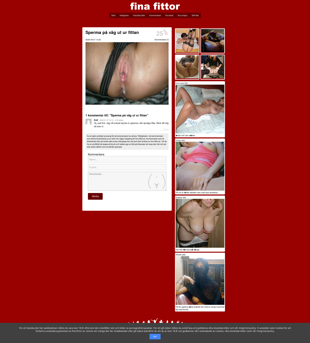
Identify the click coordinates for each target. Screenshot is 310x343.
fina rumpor (182, 15)
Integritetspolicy (247, 328)
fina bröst (169, 15)
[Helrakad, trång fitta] (212, 77)
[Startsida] (155, 11)
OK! (155, 336)
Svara (166, 129)
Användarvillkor (221, 328)
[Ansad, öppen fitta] (212, 51)
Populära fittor (139, 15)
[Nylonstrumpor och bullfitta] (187, 51)
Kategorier (124, 15)
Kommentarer (155, 15)
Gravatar (141, 144)
